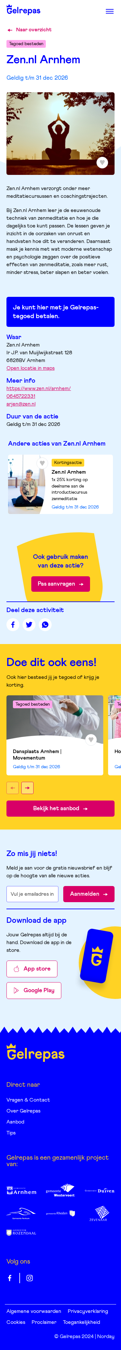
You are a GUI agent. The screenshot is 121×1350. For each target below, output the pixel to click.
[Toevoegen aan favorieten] (42, 463)
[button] (12, 788)
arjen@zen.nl (20, 404)
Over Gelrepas (23, 1110)
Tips (10, 1132)
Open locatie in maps (30, 368)
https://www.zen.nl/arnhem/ (38, 388)
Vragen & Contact (28, 1100)
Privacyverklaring (88, 1311)
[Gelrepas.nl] (35, 1052)
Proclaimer (44, 1322)
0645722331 (20, 396)
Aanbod (15, 1121)
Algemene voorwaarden (33, 1311)
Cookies (15, 1322)
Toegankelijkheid (81, 1322)
